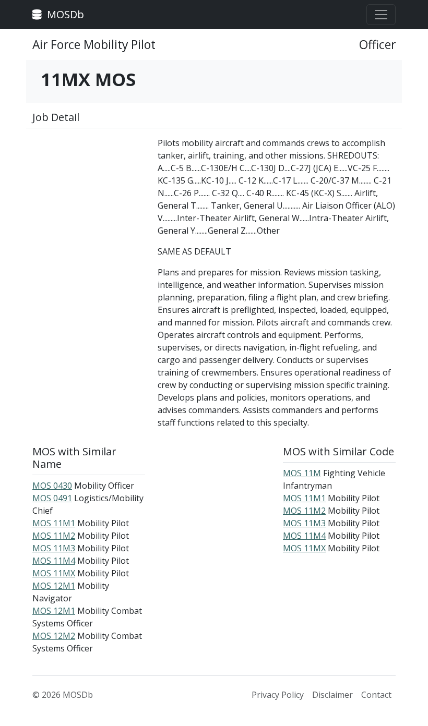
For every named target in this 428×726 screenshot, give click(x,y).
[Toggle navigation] (381, 14)
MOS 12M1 (53, 585)
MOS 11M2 (53, 535)
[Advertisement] (88, 189)
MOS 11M (302, 473)
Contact (376, 694)
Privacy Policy (278, 694)
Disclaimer (332, 694)
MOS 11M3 (53, 548)
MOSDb (64, 14)
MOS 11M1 (53, 523)
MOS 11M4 (53, 560)
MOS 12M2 (53, 636)
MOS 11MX (53, 573)
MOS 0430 (52, 485)
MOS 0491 (52, 498)
